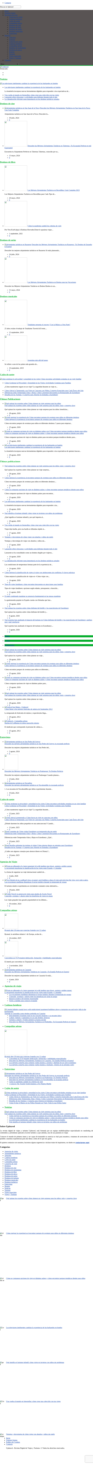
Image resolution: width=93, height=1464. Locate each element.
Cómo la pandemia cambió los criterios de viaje (44, 226)
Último (7, 636)
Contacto (8, 3)
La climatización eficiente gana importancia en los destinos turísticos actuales (32, 99)
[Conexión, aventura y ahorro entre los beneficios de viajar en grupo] (28, 894)
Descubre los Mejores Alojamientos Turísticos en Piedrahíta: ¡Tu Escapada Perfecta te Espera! (42, 1022)
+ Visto (7, 641)
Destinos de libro (15, 27)
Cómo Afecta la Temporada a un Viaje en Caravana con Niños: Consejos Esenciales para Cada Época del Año (44, 391)
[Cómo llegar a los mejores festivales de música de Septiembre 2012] (16, 707)
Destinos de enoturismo (17, 48)
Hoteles (12, 52)
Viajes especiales (15, 56)
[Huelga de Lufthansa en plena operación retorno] (16, 721)
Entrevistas (13, 33)
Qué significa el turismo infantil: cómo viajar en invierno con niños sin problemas (33, 513)
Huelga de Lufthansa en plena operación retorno (22, 723)
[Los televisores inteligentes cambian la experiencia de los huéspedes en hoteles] (29, 83)
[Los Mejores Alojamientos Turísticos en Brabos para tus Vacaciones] (16, 282)
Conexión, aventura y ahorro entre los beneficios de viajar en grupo (29, 896)
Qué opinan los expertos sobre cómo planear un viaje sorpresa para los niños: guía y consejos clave (40, 406)
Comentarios (9, 645)
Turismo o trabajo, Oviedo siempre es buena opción (27, 1020)
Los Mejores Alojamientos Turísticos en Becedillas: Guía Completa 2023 (54, 190)
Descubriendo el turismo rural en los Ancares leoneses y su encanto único (35, 1016)
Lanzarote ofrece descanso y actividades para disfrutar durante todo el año (31, 97)
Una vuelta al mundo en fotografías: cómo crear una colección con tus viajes (32, 95)
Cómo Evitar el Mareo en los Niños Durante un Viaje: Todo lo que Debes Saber (37, 1103)
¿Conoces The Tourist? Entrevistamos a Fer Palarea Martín (30, 1084)
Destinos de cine (15, 25)
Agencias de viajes (15, 17)
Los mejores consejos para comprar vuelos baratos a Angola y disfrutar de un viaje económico (42, 1063)
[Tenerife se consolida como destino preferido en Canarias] (49, 1011)
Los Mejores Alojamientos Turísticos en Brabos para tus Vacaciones (52, 282)
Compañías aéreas (15, 23)
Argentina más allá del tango (37, 360)
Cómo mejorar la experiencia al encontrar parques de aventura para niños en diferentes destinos (38, 419)
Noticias (7, 35)
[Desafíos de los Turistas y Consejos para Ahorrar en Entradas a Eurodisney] (39, 845)
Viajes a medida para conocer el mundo (23, 1001)
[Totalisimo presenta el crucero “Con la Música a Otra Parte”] (16, 325)
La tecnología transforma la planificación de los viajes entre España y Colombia (33, 868)
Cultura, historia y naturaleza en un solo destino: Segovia (29, 1018)
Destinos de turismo (12, 1178)
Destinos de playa (15, 50)
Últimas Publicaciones (10, 399)
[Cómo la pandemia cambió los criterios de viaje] (16, 226)
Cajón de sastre (14, 21)
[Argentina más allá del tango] (16, 360)
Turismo (12, 54)
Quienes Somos (11, 1440)
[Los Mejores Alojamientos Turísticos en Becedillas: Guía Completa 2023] (16, 190)
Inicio (7, 11)
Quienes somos (10, 13)
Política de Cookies (13, 1442)
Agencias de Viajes (8, 862)
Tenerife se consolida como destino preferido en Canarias (25, 1014)
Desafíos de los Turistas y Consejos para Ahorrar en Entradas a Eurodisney (31, 395)
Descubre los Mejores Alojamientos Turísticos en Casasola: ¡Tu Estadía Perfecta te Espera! (37, 972)
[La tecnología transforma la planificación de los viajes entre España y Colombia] (38, 866)
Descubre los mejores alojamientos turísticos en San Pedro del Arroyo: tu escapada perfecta (37, 744)
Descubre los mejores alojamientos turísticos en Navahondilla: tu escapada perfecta (34, 785)
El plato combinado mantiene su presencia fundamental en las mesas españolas (33, 596)
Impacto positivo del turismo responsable (23, 999)
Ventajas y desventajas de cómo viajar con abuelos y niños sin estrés (29, 537)
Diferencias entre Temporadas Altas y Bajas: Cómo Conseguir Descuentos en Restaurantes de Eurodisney (42, 393)
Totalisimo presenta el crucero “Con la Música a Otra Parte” (49, 325)
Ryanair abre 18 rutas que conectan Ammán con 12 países (25, 930)
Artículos (12, 38)
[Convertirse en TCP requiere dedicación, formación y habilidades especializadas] (11, 956)
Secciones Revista (11, 15)
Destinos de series (15, 29)
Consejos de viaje (11, 1164)
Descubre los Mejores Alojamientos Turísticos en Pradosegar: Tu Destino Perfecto (34, 771)
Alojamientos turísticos (13, 1153)
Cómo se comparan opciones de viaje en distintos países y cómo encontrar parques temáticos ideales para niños (44, 433)
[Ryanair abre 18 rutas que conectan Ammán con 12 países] (11, 928)
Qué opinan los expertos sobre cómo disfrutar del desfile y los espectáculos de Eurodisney (37, 608)
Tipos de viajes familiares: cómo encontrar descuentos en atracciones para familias (34, 584)
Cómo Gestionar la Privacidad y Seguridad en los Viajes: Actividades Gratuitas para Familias (38, 383)
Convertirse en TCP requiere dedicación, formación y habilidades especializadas (33, 958)
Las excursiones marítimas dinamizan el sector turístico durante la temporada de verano (36, 882)
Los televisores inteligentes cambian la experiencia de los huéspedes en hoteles (33, 87)
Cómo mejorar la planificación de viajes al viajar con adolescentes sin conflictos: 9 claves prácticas (40, 573)
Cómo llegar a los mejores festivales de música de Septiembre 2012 (29, 709)
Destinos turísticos (11, 1182)
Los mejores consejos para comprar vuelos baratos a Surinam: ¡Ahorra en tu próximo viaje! (41, 1065)
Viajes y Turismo (15, 58)
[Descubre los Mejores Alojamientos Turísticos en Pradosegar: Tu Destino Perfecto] (11, 769)
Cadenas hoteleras (15, 19)
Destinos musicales (16, 31)
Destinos (8, 1166)
